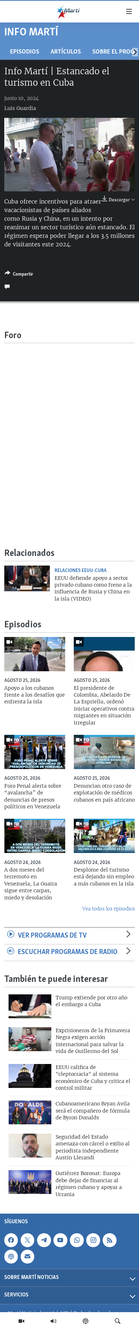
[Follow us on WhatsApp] (76, 1240)
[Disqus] (69, 432)
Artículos (66, 52)
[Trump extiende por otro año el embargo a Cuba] (30, 1006)
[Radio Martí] (53, 1321)
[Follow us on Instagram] (93, 1240)
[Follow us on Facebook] (11, 1240)
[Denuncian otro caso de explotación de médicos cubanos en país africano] (104, 752)
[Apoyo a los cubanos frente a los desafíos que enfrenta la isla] (34, 654)
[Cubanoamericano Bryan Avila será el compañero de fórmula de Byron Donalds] (30, 1112)
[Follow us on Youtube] (60, 1240)
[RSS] (109, 1240)
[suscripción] (27, 1256)
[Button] (19, 275)
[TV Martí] (21, 1321)
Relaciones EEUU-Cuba (81, 570)
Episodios (24, 52)
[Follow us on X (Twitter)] (27, 1240)
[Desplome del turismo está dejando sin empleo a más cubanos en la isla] (104, 836)
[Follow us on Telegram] (44, 1240)
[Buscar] (117, 1321)
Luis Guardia (20, 108)
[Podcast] (85, 1321)
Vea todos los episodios (108, 909)
